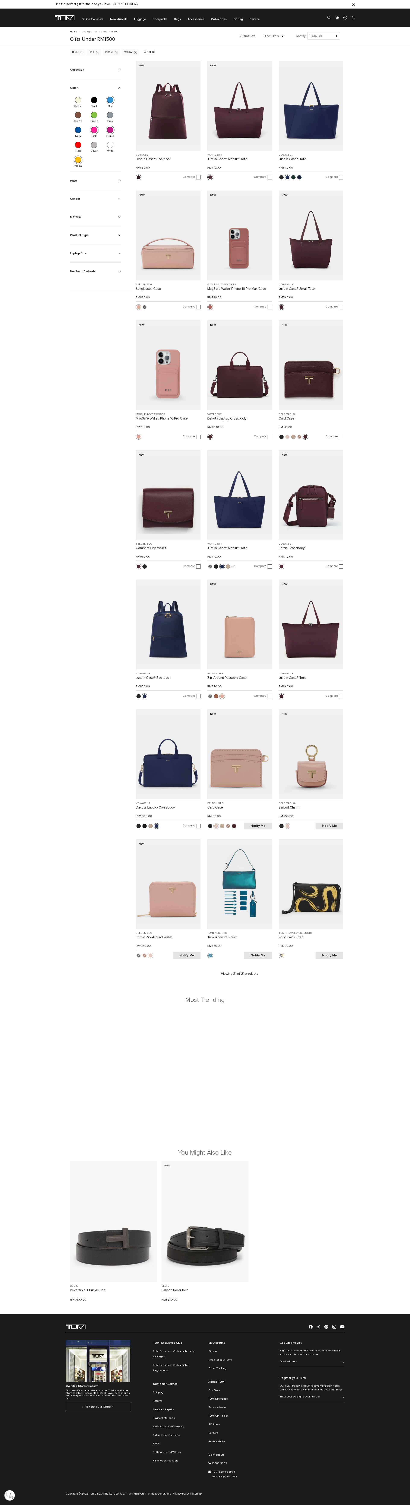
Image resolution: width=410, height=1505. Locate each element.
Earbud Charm (289, 807)
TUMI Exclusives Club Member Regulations (171, 1368)
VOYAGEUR (143, 155)
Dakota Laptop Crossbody (226, 418)
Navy (78, 130)
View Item (114, 1271)
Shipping (158, 1392)
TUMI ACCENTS (217, 933)
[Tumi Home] (65, 17)
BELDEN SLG (144, 284)
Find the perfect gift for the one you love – (96, 4)
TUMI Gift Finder (218, 1416)
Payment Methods (164, 1418)
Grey (110, 115)
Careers (213, 1433)
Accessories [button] (196, 19)
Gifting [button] (238, 19)
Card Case (286, 418)
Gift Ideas (214, 1424)
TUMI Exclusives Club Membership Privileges (174, 1354)
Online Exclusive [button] (92, 19)
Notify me (258, 826)
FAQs (156, 1443)
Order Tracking (217, 1368)
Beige (78, 100)
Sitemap (196, 1493)
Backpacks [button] (160, 19)
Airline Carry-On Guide (166, 1435)
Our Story (214, 1390)
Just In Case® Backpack (153, 159)
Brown (78, 115)
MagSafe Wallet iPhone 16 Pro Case (162, 418)
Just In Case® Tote (292, 159)
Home (73, 32)
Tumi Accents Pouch (222, 937)
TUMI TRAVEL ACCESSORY (295, 933)
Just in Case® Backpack (153, 677)
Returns (158, 1401)
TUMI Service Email (223, 1472)
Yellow (128, 52)
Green (94, 115)
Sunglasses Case (148, 288)
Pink (91, 52)
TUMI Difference (218, 1399)
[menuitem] (92, 18)
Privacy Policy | (182, 1493)
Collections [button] (219, 19)
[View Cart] (353, 18)
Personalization (217, 1407)
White (110, 145)
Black (94, 100)
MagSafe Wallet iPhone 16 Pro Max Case (236, 288)
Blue (75, 52)
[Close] (353, 4)
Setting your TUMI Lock (167, 1452)
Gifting (86, 32)
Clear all (149, 52)
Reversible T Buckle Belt (87, 1290)
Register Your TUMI (220, 1360)
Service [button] (255, 19)
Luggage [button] (140, 19)
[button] (95, 70)
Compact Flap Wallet (151, 548)
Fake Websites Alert (165, 1461)
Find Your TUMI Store (96, 1406)
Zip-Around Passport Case (227, 677)
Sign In (212, 1351)
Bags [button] (177, 19)
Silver (94, 145)
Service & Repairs (163, 1409)
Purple (109, 52)
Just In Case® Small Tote (297, 288)
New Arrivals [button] (118, 19)
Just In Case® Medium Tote (227, 159)
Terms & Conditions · (159, 1493)
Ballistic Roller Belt (174, 1290)
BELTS (74, 1286)
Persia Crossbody (292, 548)
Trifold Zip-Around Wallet (154, 937)
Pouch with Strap (291, 937)
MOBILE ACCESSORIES (222, 284)
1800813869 (219, 1463)
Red (78, 145)
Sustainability (216, 1441)
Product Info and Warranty (168, 1426)
